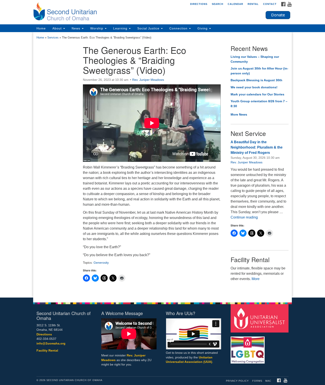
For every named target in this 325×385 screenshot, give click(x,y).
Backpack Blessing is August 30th (256, 80)
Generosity (101, 262)
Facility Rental (47, 350)
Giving (203, 28)
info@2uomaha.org (50, 343)
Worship (97, 28)
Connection (179, 28)
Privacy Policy (237, 380)
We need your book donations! (254, 87)
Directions (198, 4)
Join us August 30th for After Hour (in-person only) (259, 71)
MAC (268, 380)
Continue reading (244, 217)
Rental (253, 4)
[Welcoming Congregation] (248, 347)
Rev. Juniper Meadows (148, 79)
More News (239, 114)
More (256, 279)
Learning (120, 28)
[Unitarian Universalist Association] (260, 318)
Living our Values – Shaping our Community (255, 59)
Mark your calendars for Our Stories (257, 94)
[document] (162, 165)
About (57, 28)
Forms (257, 380)
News (76, 28)
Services (53, 37)
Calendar (235, 4)
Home (41, 28)
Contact (270, 4)
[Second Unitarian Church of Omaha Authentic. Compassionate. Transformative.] (108, 12)
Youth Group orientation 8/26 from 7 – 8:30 (259, 103)
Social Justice (149, 28)
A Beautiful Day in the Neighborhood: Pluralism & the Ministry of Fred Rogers (257, 147)
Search (217, 4)
